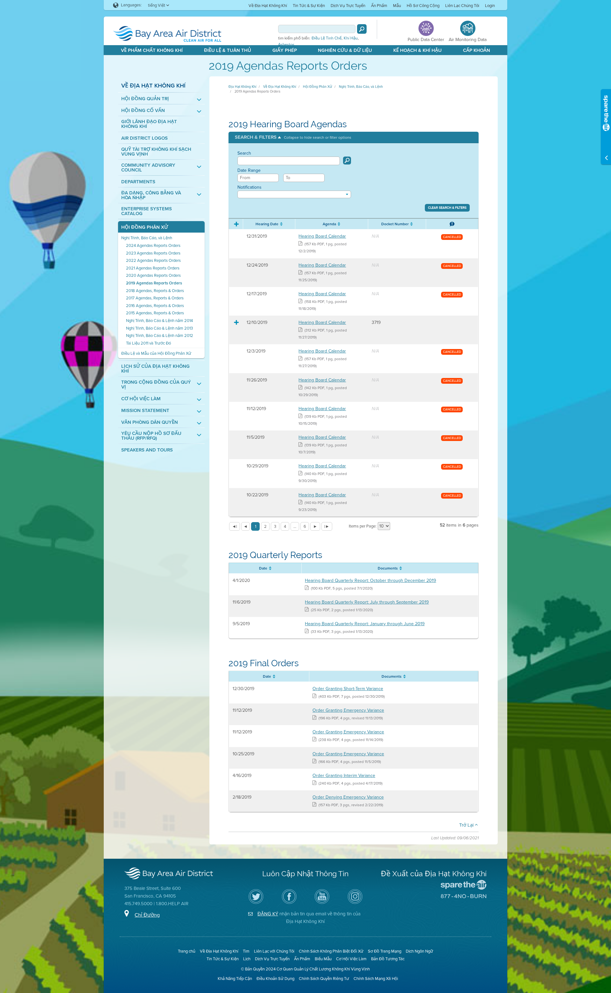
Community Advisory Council (148, 167)
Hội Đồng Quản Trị (145, 98)
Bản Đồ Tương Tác (387, 959)
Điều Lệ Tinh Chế (326, 38)
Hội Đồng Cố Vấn (143, 110)
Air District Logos (144, 138)
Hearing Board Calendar (322, 236)
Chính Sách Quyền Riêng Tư (324, 979)
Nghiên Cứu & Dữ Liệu (345, 50)
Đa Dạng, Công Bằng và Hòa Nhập (151, 195)
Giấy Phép (284, 50)
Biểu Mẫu (323, 959)
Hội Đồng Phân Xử (144, 227)
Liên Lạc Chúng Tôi (462, 6)
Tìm (246, 951)
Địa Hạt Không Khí (242, 86)
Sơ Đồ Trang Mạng (384, 951)
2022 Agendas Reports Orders (153, 260)
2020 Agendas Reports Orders (153, 275)
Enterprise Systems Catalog (146, 211)
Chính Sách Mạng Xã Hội (376, 979)
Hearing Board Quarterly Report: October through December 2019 (370, 580)
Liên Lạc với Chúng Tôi (274, 951)
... (294, 526)
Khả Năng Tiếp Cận (235, 979)
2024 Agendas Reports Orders (153, 245)
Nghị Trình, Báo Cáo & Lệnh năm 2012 (159, 335)
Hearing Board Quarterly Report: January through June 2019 (365, 623)
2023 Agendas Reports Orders (153, 253)
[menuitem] (268, 5)
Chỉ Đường (147, 915)
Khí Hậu (351, 38)
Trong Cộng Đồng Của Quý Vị (156, 384)
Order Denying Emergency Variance (348, 797)
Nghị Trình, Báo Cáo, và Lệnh (146, 238)
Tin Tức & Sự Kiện (309, 6)
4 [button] (285, 526)
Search (244, 153)
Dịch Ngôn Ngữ (419, 951)
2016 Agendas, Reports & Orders (155, 306)
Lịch (246, 959)
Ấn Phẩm (379, 6)
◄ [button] (245, 526)
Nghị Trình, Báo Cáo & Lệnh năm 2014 (159, 320)
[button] (293, 137)
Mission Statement (145, 410)
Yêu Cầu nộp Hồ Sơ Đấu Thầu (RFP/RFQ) (151, 436)
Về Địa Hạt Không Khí (268, 6)
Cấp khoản (476, 50)
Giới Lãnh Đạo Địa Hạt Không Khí (149, 124)
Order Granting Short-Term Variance (348, 688)
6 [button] (305, 526)
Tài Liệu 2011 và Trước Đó (148, 343)
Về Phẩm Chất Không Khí (152, 50)
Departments (138, 181)
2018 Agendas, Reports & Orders (155, 291)
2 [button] (265, 526)
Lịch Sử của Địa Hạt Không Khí (155, 369)
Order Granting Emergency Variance (348, 710)
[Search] (362, 29)
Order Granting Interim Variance (344, 775)
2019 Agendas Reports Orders (154, 283)
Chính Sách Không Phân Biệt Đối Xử (331, 951)
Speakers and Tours (147, 450)
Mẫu (397, 6)
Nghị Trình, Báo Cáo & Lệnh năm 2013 (159, 328)
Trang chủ (186, 951)
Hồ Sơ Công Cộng (423, 6)
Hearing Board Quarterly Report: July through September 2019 (367, 602)
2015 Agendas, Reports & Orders (155, 313)
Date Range (249, 170)
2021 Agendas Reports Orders (152, 268)
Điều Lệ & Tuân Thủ (227, 50)
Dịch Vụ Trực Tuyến (348, 6)
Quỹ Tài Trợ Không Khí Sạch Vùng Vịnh (156, 152)
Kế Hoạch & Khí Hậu (417, 50)
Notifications (249, 187)
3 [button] (275, 526)
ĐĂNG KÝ (267, 913)
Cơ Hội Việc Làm (141, 398)
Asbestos (286, 44)
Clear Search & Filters (447, 208)
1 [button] (255, 526)
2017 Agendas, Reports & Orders (155, 298)
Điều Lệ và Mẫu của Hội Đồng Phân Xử (156, 353)
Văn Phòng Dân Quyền (149, 422)
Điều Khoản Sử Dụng (275, 979)
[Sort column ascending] (280, 224)
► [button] (315, 526)
